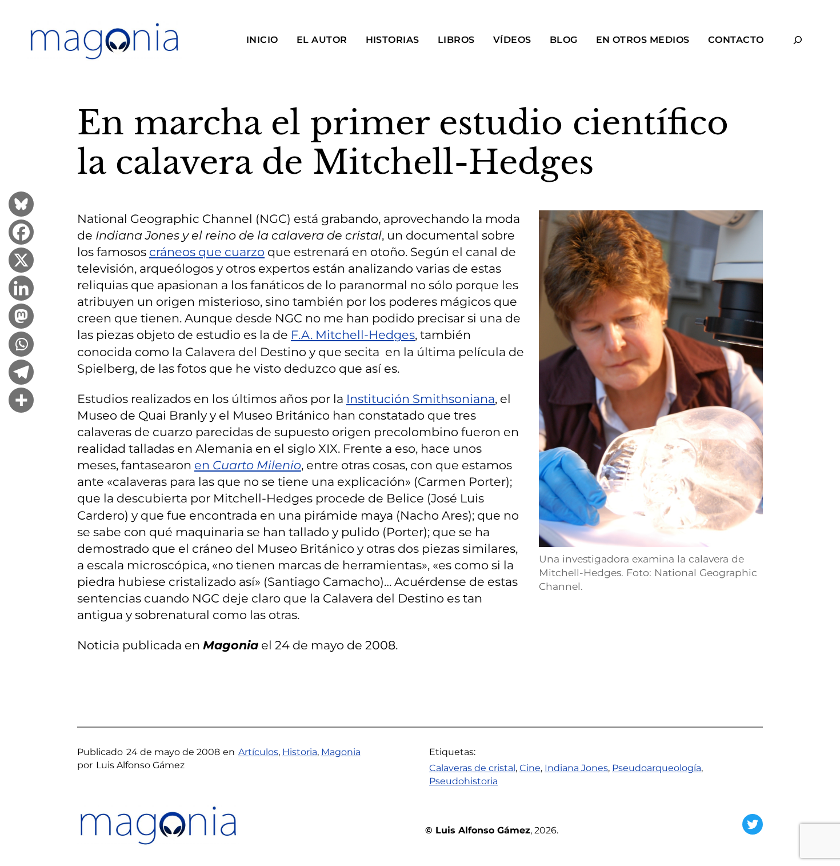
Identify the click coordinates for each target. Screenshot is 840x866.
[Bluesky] (21, 205)
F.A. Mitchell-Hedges (353, 335)
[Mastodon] (21, 318)
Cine (530, 768)
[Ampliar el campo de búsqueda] (798, 40)
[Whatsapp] (21, 346)
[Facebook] (21, 234)
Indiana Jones (576, 768)
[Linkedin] (21, 290)
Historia (299, 752)
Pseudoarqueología (656, 768)
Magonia (341, 752)
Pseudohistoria (463, 781)
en (247, 465)
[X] (21, 262)
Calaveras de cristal (472, 768)
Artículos (258, 752)
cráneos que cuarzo (207, 252)
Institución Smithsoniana (420, 399)
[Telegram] (21, 374)
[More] (21, 402)
